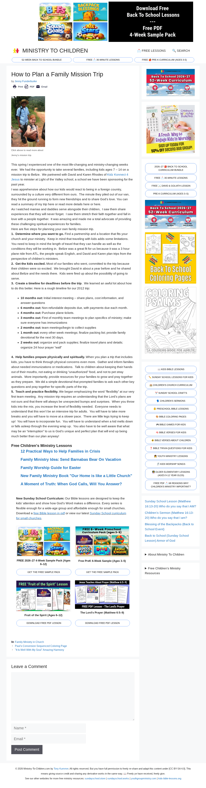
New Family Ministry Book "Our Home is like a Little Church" (76, 476)
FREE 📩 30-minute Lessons (103, 59)
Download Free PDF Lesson (44, 623)
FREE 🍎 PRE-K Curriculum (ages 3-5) (164, 59)
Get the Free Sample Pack (44, 572)
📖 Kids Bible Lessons (171, 369)
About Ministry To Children (166, 554)
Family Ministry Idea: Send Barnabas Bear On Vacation (71, 459)
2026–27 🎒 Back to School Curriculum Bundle (170, 168)
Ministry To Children (55, 51)
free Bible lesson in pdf (49, 513)
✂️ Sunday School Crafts (171, 393)
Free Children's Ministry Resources (163, 571)
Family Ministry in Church (29, 641)
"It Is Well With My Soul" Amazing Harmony (39, 649)
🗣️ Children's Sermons (171, 401)
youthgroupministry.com (143, 778)
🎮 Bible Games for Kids (171, 424)
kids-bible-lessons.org (169, 778)
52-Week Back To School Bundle (42, 59)
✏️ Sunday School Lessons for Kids (171, 377)
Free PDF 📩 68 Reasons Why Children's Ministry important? (171, 485)
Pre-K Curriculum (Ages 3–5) (171, 193)
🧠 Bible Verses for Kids (171, 432)
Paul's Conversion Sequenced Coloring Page (41, 645)
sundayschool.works (118, 778)
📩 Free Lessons (151, 50)
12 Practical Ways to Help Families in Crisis (60, 451)
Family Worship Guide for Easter (51, 467)
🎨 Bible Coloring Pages (171, 416)
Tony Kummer (61, 768)
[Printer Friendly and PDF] (30, 89)
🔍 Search (181, 50)
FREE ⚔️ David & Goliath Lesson (171, 185)
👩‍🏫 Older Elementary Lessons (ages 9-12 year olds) (171, 474)
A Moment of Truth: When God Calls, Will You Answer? (71, 484)
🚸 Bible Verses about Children (171, 440)
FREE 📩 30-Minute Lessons (170, 178)
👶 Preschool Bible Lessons (171, 408)
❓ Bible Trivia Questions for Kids (171, 448)
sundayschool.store (95, 778)
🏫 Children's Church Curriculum (171, 385)
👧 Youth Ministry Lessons (171, 456)
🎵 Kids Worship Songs (171, 464)
